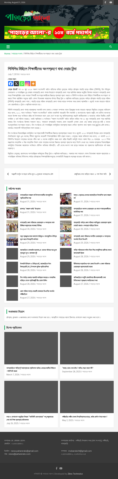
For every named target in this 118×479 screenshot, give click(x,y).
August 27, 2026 (81, 284)
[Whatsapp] (21, 83)
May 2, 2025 (67, 420)
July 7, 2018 (13, 74)
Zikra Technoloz (75, 473)
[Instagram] (27, 83)
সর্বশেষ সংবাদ (14, 188)
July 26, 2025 (12, 423)
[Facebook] (10, 83)
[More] (33, 83)
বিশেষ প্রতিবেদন (14, 327)
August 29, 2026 (27, 243)
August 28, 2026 (81, 256)
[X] (16, 83)
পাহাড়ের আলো (25, 74)
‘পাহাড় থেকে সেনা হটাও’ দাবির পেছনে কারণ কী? (77, 368)
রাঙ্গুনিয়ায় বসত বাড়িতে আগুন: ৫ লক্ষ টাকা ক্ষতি (90, 174)
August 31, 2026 (27, 201)
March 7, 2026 (12, 374)
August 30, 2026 (27, 229)
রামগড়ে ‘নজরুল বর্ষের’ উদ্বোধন (30, 208)
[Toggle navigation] (8, 46)
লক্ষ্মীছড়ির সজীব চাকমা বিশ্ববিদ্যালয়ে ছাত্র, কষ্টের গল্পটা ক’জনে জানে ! (84, 417)
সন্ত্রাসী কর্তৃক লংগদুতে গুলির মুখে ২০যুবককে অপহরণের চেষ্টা (32, 174)
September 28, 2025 (71, 371)
